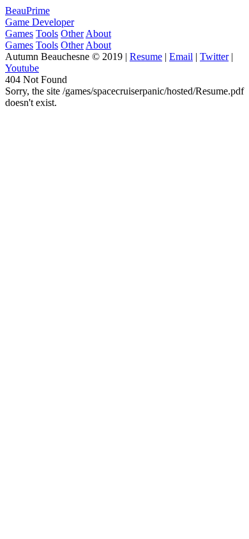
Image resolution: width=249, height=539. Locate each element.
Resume (146, 56)
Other (72, 33)
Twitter (214, 56)
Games (19, 33)
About (98, 33)
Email (181, 56)
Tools (47, 33)
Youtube (22, 68)
